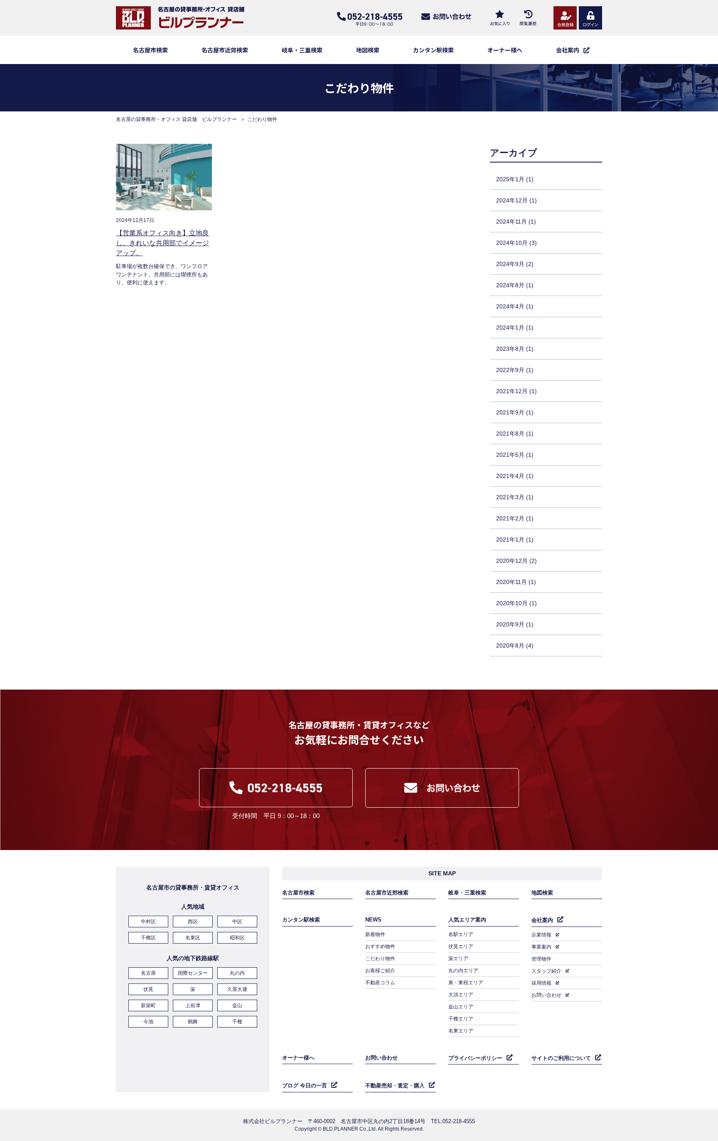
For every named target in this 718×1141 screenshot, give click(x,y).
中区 (237, 921)
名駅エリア (460, 934)
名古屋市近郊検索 (225, 50)
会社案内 (542, 920)
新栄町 (148, 1005)
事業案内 (541, 947)
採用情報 (541, 983)
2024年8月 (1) (515, 285)
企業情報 (541, 935)
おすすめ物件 (380, 946)
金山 (237, 1005)
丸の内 (237, 973)
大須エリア (460, 995)
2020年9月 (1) (515, 624)
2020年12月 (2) (516, 560)
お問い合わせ (546, 995)
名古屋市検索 (150, 50)
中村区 (148, 921)
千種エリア (460, 1019)
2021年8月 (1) (515, 433)
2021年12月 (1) (516, 391)
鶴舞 (193, 1022)
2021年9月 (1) (515, 412)
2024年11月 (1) (516, 221)
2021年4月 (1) (515, 476)
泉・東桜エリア (465, 983)
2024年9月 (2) (515, 264)
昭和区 (237, 938)
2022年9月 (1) (515, 370)
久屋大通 (237, 989)
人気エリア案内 (467, 920)
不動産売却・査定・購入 (395, 1085)
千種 (237, 1022)
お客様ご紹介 (380, 970)
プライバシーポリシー (475, 1058)
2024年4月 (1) (515, 306)
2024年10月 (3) (516, 242)
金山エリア (460, 1007)
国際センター (193, 973)
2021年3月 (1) (515, 497)
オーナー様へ (504, 50)
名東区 (192, 938)
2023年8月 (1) (515, 348)
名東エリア (460, 1031)
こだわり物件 (380, 958)
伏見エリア (460, 946)
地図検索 (367, 50)
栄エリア (458, 958)
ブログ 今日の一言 (304, 1085)
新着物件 (375, 934)
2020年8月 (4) (515, 645)
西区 (193, 921)
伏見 (148, 989)
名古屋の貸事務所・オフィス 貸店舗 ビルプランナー (176, 119)
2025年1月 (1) (515, 179)
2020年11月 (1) (516, 582)
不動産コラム (380, 983)
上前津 (192, 1005)
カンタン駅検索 (433, 50)
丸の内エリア (463, 970)
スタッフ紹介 (546, 971)
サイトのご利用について (561, 1058)
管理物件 (541, 959)
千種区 (148, 938)
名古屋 (148, 973)
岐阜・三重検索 (302, 50)
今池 (148, 1022)
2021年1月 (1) (515, 539)
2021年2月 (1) (515, 518)
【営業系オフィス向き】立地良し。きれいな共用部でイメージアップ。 (162, 242)
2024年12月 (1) (516, 200)
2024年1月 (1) (515, 327)
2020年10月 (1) (516, 603)
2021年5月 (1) (515, 454)
